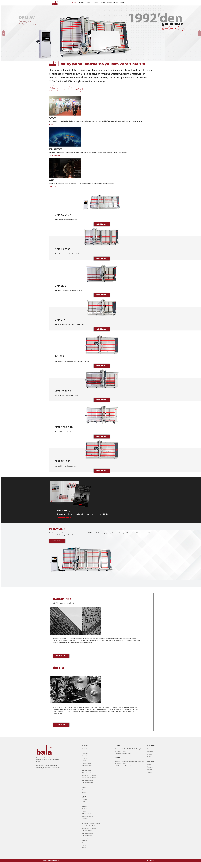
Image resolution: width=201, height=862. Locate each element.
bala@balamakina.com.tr (124, 753)
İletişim (122, 2)
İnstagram (150, 751)
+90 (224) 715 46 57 (121, 751)
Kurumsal (81, 2)
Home (83, 751)
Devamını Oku (61, 656)
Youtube (149, 757)
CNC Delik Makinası (87, 835)
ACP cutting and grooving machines (91, 773)
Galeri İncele (53, 186)
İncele (51, 124)
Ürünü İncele (101, 224)
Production (85, 758)
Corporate (84, 753)
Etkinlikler (102, 2)
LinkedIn (149, 754)
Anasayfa (74, 2)
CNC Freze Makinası (87, 830)
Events (84, 787)
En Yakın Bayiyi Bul (54, 155)
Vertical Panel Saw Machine (89, 775)
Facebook (149, 749)
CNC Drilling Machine (87, 782)
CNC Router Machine (87, 780)
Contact (84, 790)
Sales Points (85, 768)
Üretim (96, 2)
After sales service (86, 763)
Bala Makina (48, 860)
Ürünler (88, 2)
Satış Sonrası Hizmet (112, 2)
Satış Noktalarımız (86, 770)
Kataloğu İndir (63, 518)
